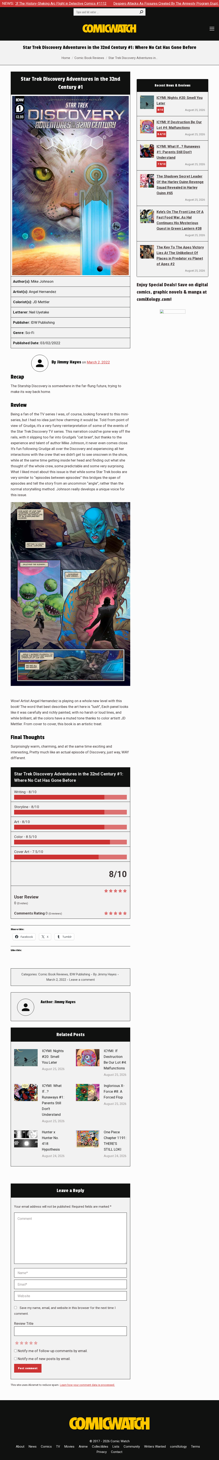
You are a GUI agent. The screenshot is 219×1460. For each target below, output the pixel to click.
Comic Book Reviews (53, 974)
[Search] (141, 12)
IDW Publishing (80, 974)
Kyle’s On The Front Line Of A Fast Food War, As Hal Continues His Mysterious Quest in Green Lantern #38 (180, 220)
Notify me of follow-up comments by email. (53, 1351)
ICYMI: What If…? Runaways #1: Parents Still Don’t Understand (53, 1100)
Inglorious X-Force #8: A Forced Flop (114, 1091)
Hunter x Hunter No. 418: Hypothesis (51, 1140)
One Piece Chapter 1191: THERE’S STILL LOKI (115, 1140)
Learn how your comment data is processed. (87, 1384)
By (105, 974)
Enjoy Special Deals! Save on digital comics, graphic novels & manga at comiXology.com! (172, 292)
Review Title (23, 1323)
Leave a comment (82, 980)
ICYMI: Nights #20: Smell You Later (53, 1056)
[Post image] (26, 1057)
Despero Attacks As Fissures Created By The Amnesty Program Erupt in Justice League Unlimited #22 (138, 3)
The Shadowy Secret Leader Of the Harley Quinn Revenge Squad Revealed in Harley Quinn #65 (180, 184)
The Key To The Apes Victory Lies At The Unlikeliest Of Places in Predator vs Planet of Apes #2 (180, 255)
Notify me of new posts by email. (44, 1359)
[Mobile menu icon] (212, 28)
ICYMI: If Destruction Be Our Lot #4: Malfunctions (115, 1059)
